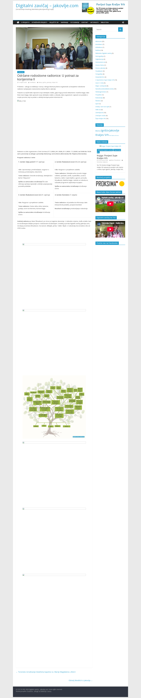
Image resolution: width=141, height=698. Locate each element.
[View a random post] (123, 22)
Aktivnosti (94, 22)
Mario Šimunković (115, 160)
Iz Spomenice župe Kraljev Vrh (104, 80)
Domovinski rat (100, 62)
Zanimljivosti (99, 112)
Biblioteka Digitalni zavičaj (103, 53)
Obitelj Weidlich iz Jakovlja (81, 680)
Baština (97, 50)
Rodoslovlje (99, 98)
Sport (97, 104)
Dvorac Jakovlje (100, 68)
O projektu (25, 22)
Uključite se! (54, 22)
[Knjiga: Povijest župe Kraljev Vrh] (110, 146)
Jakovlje (49, 82)
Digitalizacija (99, 59)
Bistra (40, 82)
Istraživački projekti (39, 22)
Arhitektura (98, 47)
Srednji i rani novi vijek (102, 107)
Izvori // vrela (99, 83)
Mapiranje (64, 22)
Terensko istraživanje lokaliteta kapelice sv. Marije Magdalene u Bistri (46, 672)
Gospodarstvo (99, 77)
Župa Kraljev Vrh (100, 118)
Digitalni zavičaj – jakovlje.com (47, 5)
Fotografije (74, 22)
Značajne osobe (100, 115)
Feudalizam (99, 71)
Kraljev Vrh (55, 82)
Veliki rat (98, 109)
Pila (110, 135)
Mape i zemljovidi (100, 86)
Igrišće (44, 82)
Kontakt (85, 22)
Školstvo (98, 101)
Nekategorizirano (100, 92)
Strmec (117, 135)
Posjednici (98, 95)
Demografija (99, 56)
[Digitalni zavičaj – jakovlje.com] (18, 22)
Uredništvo (33, 82)
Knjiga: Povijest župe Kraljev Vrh (107, 156)
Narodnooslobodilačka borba (104, 89)
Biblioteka (105, 22)
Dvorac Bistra (99, 65)
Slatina (113, 135)
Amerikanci (98, 44)
